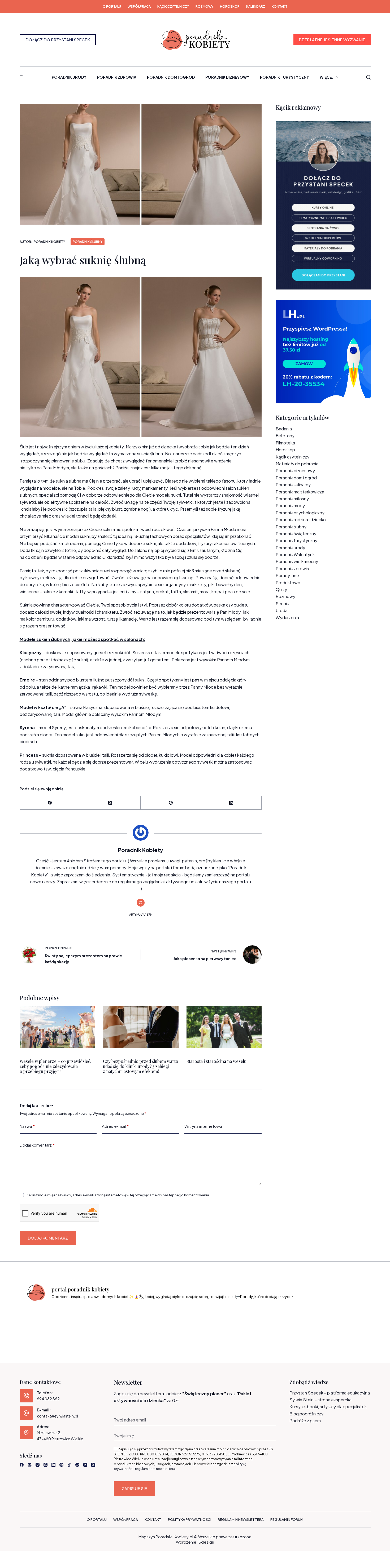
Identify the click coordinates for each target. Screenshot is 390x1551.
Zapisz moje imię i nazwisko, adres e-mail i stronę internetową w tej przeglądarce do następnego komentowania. (118, 1195)
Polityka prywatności (189, 1519)
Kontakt (279, 6)
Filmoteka (285, 442)
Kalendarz (255, 6)
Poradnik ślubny (87, 242)
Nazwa (27, 1126)
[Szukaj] (368, 77)
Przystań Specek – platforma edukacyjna (329, 1393)
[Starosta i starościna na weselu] (224, 1027)
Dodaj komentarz (37, 1144)
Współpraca (139, 6)
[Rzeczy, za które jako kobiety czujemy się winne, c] (131, 1320)
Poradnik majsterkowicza (300, 491)
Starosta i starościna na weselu (216, 1061)
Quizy (281, 589)
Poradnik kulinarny (293, 484)
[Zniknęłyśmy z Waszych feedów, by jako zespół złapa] (302, 1320)
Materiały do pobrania (297, 463)
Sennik (282, 603)
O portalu (112, 6)
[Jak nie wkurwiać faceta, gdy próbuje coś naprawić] (259, 1320)
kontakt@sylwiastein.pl (57, 1416)
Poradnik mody (290, 505)
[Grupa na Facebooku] (30, 1465)
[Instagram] (38, 1465)
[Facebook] (50, 803)
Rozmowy (204, 6)
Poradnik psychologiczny (300, 512)
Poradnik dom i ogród (171, 77)
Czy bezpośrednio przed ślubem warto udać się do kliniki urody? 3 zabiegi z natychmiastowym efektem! (140, 1066)
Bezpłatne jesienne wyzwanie (332, 39)
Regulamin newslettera (241, 1519)
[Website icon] (141, 903)
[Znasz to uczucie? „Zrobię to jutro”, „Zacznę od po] (88, 1320)
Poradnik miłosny (292, 498)
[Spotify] (77, 1465)
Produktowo (288, 582)
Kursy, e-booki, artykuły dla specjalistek (328, 1406)
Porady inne (287, 575)
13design (205, 1541)
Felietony (285, 435)
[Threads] (45, 1465)
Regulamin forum (286, 1519)
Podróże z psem (305, 1420)
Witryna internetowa (203, 1126)
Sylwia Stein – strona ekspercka (320, 1399)
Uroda (282, 610)
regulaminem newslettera (155, 1469)
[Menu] (22, 77)
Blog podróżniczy (306, 1413)
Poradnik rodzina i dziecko (301, 519)
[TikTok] (69, 1465)
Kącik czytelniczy (173, 6)
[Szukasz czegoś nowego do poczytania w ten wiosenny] (345, 1320)
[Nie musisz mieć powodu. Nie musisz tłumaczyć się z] (216, 1320)
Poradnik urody (69, 77)
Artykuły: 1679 (140, 914)
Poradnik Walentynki (295, 554)
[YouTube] (85, 1465)
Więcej (326, 77)
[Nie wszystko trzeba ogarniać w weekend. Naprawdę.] (173, 1320)
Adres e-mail (115, 1126)
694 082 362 (48, 1398)
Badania (284, 428)
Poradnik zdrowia (116, 77)
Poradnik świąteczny (296, 533)
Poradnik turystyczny (284, 77)
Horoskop (230, 6)
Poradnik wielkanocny (297, 561)
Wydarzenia (287, 617)
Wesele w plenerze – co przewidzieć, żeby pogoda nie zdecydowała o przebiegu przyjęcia (55, 1066)
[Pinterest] (171, 803)
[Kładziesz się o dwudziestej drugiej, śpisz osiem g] (45, 1320)
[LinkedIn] (231, 803)
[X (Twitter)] (110, 803)
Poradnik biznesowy (227, 77)
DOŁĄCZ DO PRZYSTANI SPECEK (57, 39)
